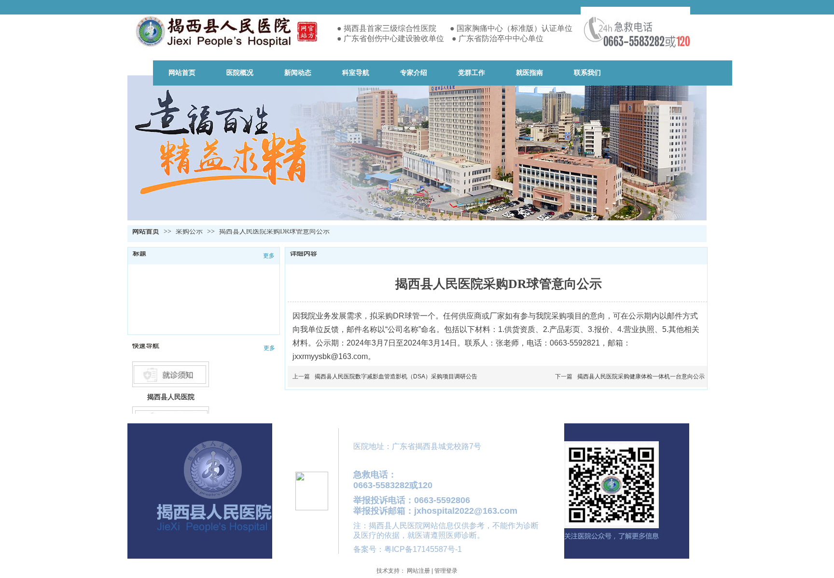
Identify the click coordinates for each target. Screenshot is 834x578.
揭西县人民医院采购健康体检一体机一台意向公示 (641, 376)
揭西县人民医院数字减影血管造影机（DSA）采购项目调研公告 (396, 376)
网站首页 (145, 231)
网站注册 (418, 570)
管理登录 (446, 570)
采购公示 (190, 231)
